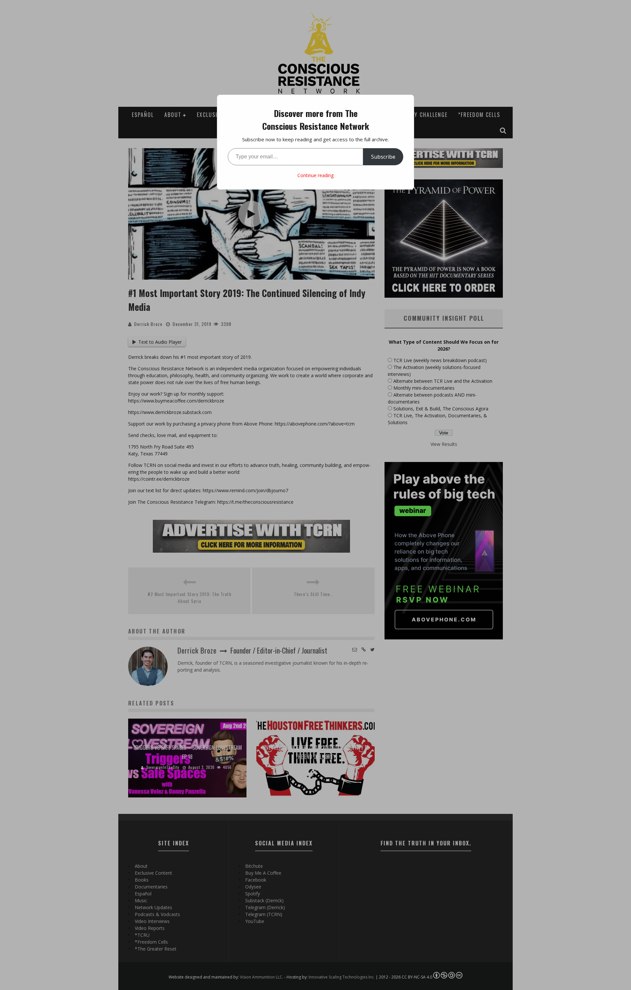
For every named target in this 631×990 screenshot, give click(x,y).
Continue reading (315, 175)
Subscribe (383, 156)
